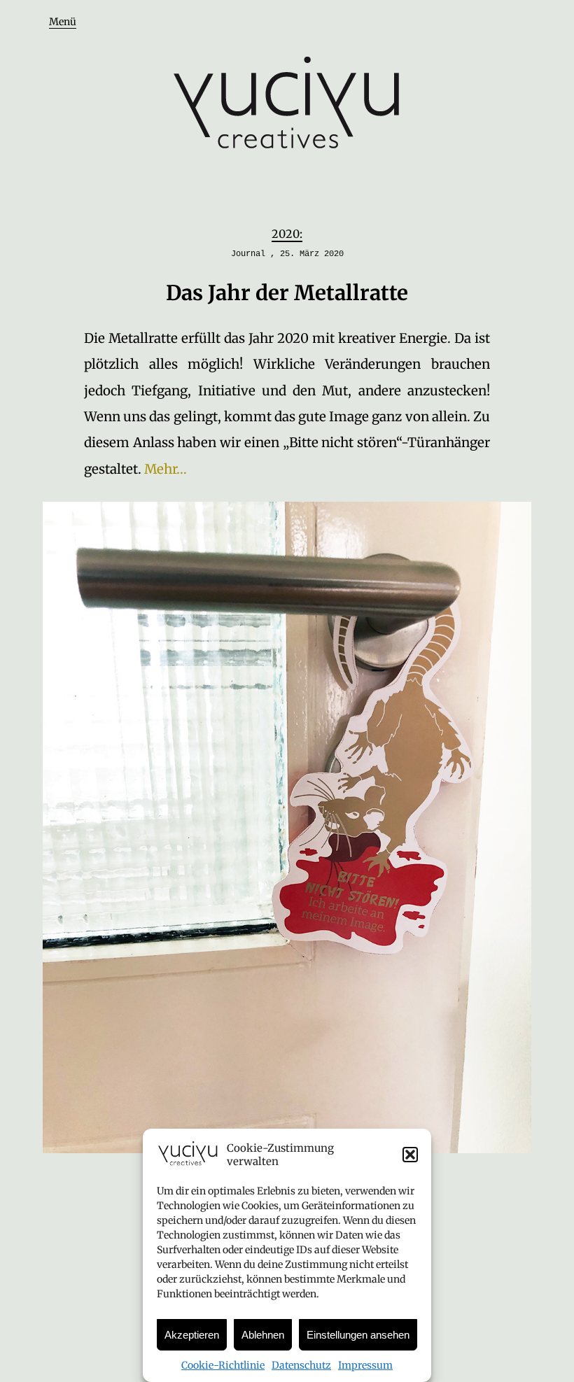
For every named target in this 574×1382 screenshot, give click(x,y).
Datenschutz (301, 1365)
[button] (410, 1155)
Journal (248, 254)
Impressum (365, 1365)
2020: (287, 234)
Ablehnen (262, 1335)
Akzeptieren (191, 1335)
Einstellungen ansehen (358, 1335)
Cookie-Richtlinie (223, 1365)
